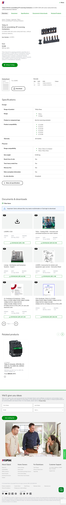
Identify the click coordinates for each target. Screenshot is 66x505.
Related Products (56, 13)
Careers (3, 477)
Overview (5, 13)
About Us (4, 467)
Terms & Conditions (6, 488)
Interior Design (21, 467)
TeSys (18, 19)
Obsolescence (47, 486)
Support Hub (52, 471)
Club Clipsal (36, 467)
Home (3, 19)
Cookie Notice (17, 486)
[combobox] (48, 410)
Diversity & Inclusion (6, 475)
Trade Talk (35, 471)
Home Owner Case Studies (23, 475)
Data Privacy (27, 486)
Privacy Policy (42, 400)
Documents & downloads (40, 13)
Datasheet (14, 13)
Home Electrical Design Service (24, 471)
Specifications (25, 13)
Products (8, 19)
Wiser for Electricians (38, 469)
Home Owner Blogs (22, 473)
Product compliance (6, 486)
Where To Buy (10, 65)
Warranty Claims (36, 486)
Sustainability (5, 469)
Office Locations (5, 471)
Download (19, 89)
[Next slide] (62, 334)
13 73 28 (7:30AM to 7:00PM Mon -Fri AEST (55, 468)
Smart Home (20, 469)
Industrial (13, 19)
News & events (5, 473)
